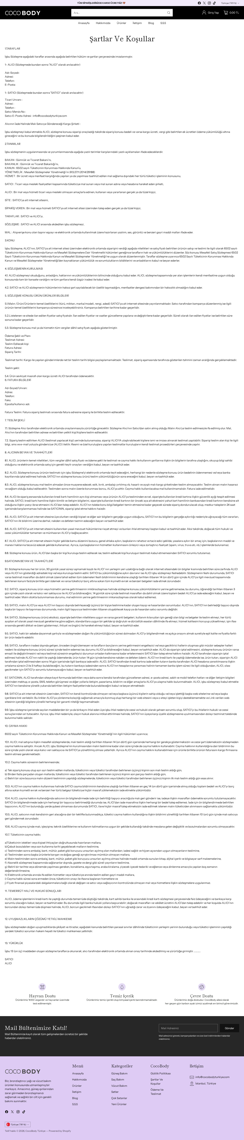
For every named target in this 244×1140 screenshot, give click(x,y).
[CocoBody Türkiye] (23, 12)
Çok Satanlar (119, 1098)
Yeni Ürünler (119, 1104)
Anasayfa (78, 1073)
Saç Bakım (117, 1079)
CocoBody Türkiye (35, 1130)
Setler (115, 1092)
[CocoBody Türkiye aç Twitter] (204, 3)
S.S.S (75, 1104)
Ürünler (77, 1085)
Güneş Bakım (119, 1073)
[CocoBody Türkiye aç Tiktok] (214, 3)
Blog (75, 1098)
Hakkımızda (79, 1079)
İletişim (76, 1092)
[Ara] (169, 12)
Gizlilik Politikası (161, 1073)
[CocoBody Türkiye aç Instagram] (209, 3)
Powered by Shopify (60, 1130)
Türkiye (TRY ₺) (229, 3)
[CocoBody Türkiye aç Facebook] (199, 3)
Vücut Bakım (119, 1085)
